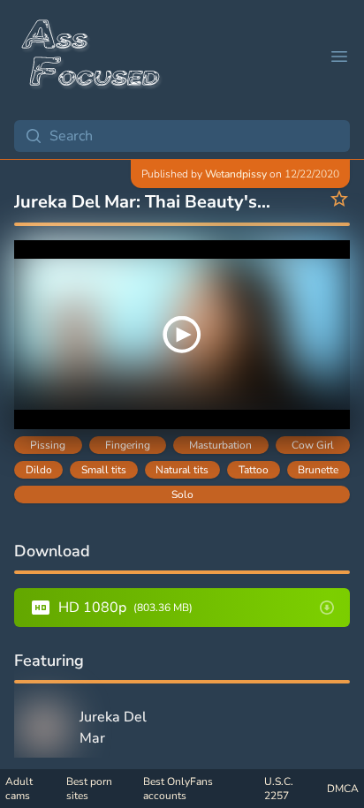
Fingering (127, 445)
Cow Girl (313, 445)
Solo (182, 494)
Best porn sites (89, 788)
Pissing (47, 445)
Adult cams (19, 788)
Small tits (103, 470)
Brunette (318, 470)
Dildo (39, 470)
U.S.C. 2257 (278, 788)
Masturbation (220, 445)
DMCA (343, 789)
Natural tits (182, 470)
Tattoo (254, 470)
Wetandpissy (236, 174)
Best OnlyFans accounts (178, 788)
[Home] (92, 56)
